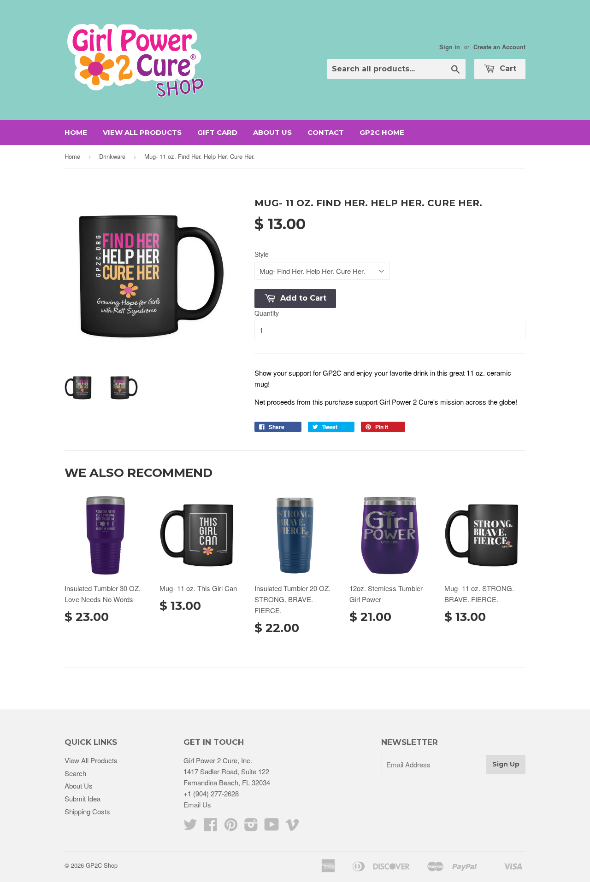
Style (261, 254)
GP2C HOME (382, 132)
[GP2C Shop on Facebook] (211, 827)
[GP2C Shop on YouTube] (272, 827)
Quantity (266, 313)
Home (76, 132)
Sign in (449, 47)
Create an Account (499, 47)
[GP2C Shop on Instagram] (251, 827)
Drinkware (112, 156)
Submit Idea (82, 798)
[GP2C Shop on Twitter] (190, 827)
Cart (506, 68)
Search (75, 773)
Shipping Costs (87, 811)
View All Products (142, 132)
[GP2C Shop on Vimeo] (292, 827)
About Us (272, 132)
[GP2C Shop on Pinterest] (231, 827)
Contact (325, 132)
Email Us (197, 804)
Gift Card (217, 132)
